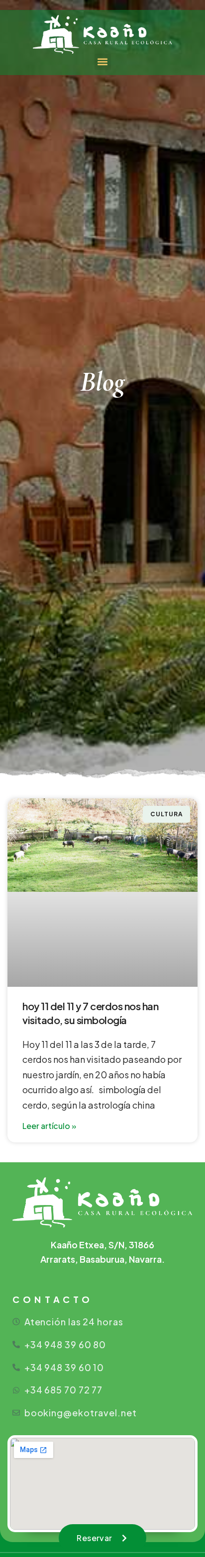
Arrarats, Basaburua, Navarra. (102, 1259)
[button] (103, 62)
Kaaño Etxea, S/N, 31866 (102, 1244)
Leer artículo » (49, 1126)
